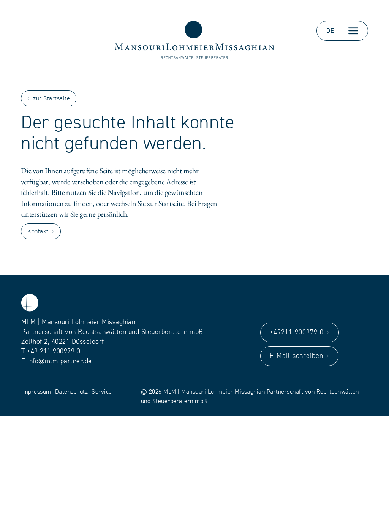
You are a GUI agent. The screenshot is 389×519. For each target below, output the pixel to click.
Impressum (36, 392)
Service (102, 392)
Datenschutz (71, 392)
